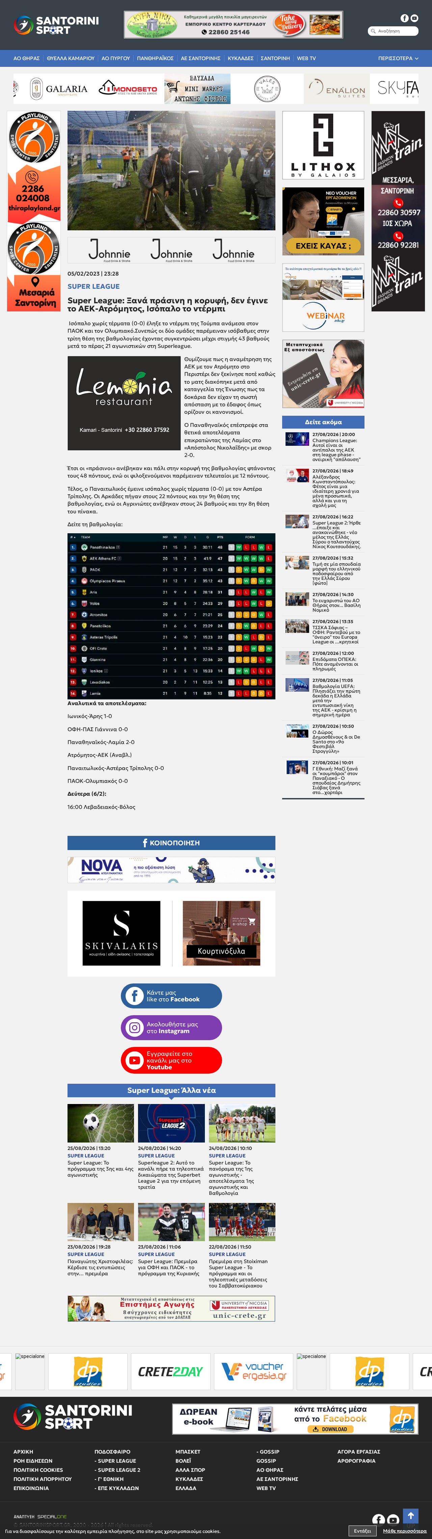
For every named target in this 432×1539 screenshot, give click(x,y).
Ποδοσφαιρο (112, 1451)
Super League (94, 286)
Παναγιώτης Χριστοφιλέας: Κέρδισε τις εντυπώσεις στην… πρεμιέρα (100, 1267)
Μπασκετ (188, 1451)
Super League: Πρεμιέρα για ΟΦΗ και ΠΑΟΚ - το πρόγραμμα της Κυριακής (168, 1267)
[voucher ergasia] (160, 1371)
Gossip (266, 1460)
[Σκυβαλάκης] (395, 89)
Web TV (306, 58)
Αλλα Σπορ (190, 1469)
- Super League (115, 1460)
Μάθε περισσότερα (405, 1531)
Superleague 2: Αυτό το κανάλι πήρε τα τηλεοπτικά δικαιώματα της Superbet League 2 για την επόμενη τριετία (171, 1175)
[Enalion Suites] (255, 89)
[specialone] (219, 1371)
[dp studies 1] (277, 1371)
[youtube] (414, 18)
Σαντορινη (275, 58)
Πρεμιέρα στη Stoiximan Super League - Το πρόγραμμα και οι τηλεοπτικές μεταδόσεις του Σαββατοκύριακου (238, 1273)
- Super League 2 (117, 1469)
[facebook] (405, 18)
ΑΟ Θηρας (27, 58)
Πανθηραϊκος (155, 58)
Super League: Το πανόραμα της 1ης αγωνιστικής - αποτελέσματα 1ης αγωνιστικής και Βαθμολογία (231, 1178)
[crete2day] (78, 1371)
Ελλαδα (186, 1488)
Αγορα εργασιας (359, 1451)
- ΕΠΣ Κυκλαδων (116, 1488)
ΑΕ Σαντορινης (201, 58)
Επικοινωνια (31, 1488)
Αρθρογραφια (357, 1460)
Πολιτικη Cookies (38, 1469)
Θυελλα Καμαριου (70, 58)
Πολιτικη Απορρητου (43, 1479)
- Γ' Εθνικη (109, 1479)
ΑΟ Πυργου (116, 58)
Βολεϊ (183, 1460)
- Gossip (267, 1451)
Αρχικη (23, 1451)
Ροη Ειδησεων (33, 1460)
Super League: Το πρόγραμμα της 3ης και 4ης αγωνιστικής (100, 1169)
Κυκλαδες (241, 58)
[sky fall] (325, 89)
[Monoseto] (47, 89)
